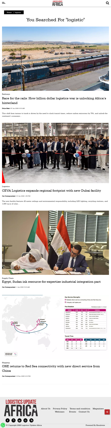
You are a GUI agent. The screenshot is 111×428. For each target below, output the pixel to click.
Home (9, 12)
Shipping (6, 362)
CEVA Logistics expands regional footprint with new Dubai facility (51, 190)
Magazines (98, 408)
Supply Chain (8, 278)
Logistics (6, 186)
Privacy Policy (60, 408)
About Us (45, 408)
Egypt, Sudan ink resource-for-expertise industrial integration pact (51, 282)
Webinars (59, 411)
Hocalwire (100, 425)
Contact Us (84, 411)
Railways (6, 94)
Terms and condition (80, 408)
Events (71, 411)
